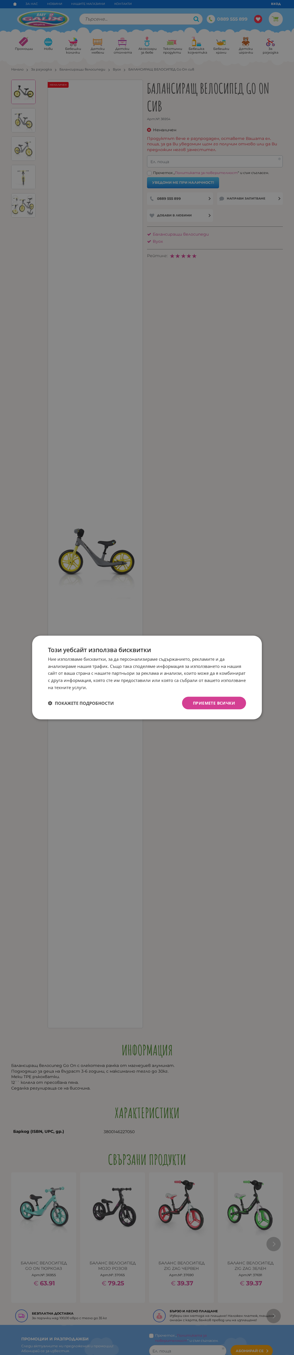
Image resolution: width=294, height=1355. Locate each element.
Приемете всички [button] (214, 702)
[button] (81, 703)
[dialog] (147, 677)
